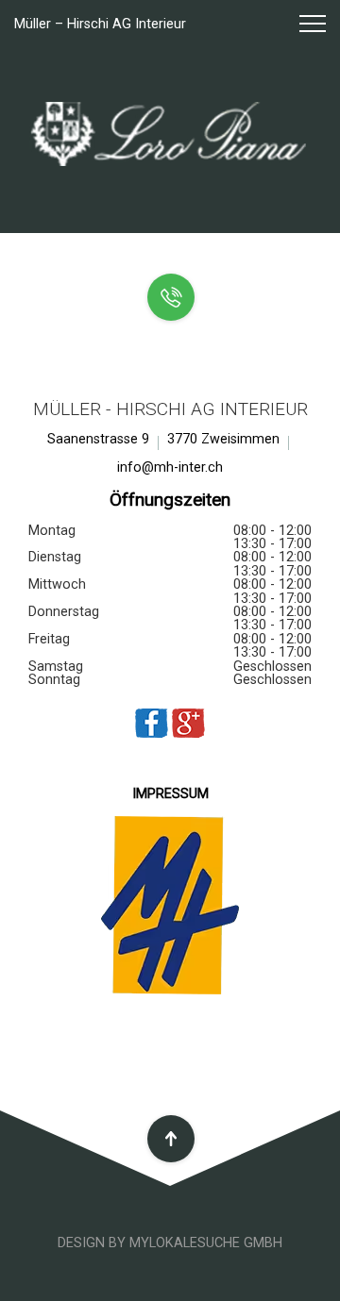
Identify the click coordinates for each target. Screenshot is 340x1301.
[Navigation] (304, 25)
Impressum (170, 794)
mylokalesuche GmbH (205, 1243)
